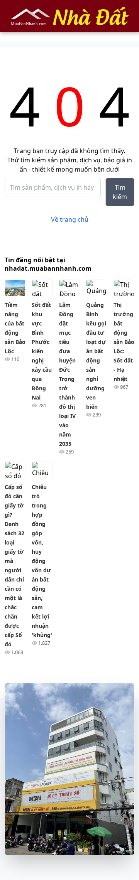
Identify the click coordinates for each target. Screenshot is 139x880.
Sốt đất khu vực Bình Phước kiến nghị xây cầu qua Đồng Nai (42, 351)
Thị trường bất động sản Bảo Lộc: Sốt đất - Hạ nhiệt (124, 342)
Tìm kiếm (120, 192)
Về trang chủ (69, 219)
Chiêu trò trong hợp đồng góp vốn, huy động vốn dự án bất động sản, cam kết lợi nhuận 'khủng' (42, 561)
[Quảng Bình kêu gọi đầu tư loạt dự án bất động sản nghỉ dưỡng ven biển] (96, 288)
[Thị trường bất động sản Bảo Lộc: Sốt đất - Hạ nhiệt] (124, 288)
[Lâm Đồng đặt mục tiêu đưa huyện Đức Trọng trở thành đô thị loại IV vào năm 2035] (69, 288)
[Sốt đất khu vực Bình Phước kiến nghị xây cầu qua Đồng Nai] (42, 288)
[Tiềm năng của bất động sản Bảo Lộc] (15, 288)
